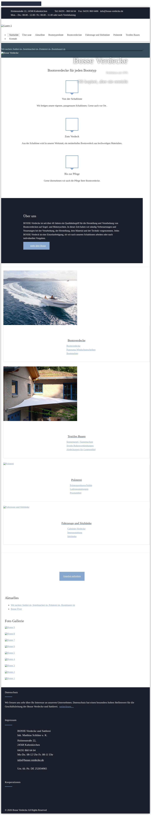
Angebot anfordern (72, 576)
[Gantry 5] (6, 25)
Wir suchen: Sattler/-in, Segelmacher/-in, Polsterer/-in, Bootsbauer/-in (33, 49)
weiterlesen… (66, 706)
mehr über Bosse (38, 245)
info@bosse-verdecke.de (30, 760)
